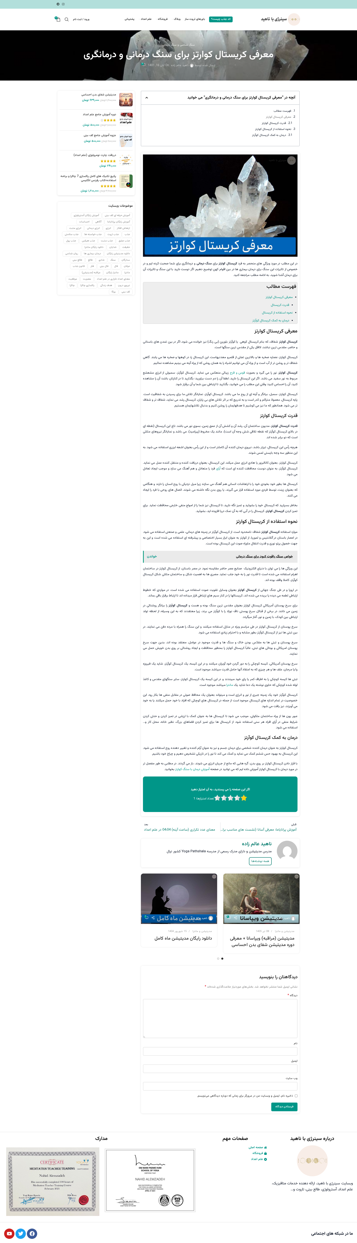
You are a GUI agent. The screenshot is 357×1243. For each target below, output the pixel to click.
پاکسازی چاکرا (87, 285)
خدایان (113, 247)
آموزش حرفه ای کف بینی (117, 215)
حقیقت (126, 247)
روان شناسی (71, 253)
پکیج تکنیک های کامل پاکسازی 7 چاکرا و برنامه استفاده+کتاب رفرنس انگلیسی (88, 179)
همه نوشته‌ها (260, 861)
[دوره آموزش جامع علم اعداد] (126, 120)
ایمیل (294, 1061)
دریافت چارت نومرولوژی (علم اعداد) (95, 155)
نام (296, 1043)
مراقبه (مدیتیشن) (91, 272)
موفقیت (72, 279)
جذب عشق (124, 241)
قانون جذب (79, 266)
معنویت (87, 279)
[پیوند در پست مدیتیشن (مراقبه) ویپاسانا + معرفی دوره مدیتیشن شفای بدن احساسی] (261, 899)
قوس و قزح (237, 372)
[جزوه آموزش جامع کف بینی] (126, 140)
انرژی (108, 228)
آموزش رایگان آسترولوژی (86, 215)
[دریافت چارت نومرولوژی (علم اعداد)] (126, 160)
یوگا (114, 292)
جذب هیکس (88, 241)
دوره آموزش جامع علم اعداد (99, 115)
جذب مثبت (107, 241)
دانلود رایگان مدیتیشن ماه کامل (183, 938)
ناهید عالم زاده (180, 65)
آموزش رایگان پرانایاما (118, 222)
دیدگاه (293, 995)
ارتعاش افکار (123, 228)
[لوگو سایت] (280, 19)
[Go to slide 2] (218, 959)
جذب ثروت (113, 234)
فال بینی (104, 266)
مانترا (229, 685)
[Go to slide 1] (222, 959)
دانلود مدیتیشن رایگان (118, 253)
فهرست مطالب (282, 111)
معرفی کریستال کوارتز (278, 117)
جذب (127, 234)
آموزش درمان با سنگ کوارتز (192, 769)
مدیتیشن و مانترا (284, 931)
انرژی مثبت (75, 228)
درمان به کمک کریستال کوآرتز (269, 135)
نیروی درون (124, 285)
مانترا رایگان (112, 272)
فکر (92, 266)
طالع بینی (77, 260)
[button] (146, 97)
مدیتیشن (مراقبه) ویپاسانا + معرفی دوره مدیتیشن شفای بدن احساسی (262, 942)
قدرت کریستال (280, 305)
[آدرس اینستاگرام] (63, 4)
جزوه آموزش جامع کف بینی (100, 136)
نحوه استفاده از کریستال (277, 312)
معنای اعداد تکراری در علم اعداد (113, 279)
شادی (102, 260)
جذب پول (71, 241)
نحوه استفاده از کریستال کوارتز (273, 129)
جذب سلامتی (72, 234)
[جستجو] (67, 19)
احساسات (84, 222)
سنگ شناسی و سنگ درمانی (178, 45)
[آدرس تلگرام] (58, 4)
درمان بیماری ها (92, 253)
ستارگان (125, 260)
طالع (90, 260)
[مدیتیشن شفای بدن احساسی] (126, 99)
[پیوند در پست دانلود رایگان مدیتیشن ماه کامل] (179, 899)
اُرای (218, 468)
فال (116, 266)
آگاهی (98, 222)
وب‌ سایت (292, 1078)
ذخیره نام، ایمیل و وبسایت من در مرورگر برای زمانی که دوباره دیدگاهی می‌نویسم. (245, 1096)
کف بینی (125, 292)
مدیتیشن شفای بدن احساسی (98, 95)
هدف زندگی (106, 285)
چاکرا (72, 285)
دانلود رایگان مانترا (94, 247)
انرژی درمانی (93, 228)
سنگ (113, 260)
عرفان (127, 266)
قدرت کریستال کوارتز (274, 123)
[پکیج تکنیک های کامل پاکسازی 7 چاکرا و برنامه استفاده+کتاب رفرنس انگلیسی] (126, 184)
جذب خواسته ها (93, 234)
